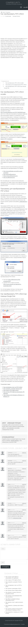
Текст (3, 548)
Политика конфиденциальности (12, 624)
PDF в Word (24, 98)
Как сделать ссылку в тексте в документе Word (13, 593)
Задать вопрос (15, 440)
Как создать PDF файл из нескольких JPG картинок (12, 577)
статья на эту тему (17, 518)
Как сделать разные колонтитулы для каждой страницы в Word (14, 609)
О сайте (23, 624)
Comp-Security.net (9, 620)
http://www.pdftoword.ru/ (9, 174)
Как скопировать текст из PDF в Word (12, 387)
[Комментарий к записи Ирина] (24, 522)
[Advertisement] (14, 28)
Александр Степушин (16, 16)
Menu (25, 7)
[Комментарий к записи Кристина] (24, 468)
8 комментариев (8, 16)
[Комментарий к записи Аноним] (24, 503)
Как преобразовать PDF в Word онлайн (15, 83)
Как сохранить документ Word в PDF (12, 388)
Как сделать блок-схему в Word (13, 590)
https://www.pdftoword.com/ (10, 176)
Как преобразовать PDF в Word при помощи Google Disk (15, 87)
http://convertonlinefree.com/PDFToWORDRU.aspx (13, 112)
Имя (3, 562)
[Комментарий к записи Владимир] (24, 460)
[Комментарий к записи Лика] (24, 535)
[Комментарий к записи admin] (24, 484)
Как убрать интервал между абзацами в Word (13, 599)
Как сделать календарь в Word (13, 588)
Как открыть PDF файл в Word (10, 390)
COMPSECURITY (13, 3)
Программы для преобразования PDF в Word (16, 84)
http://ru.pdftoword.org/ (9, 177)
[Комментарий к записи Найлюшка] (24, 452)
